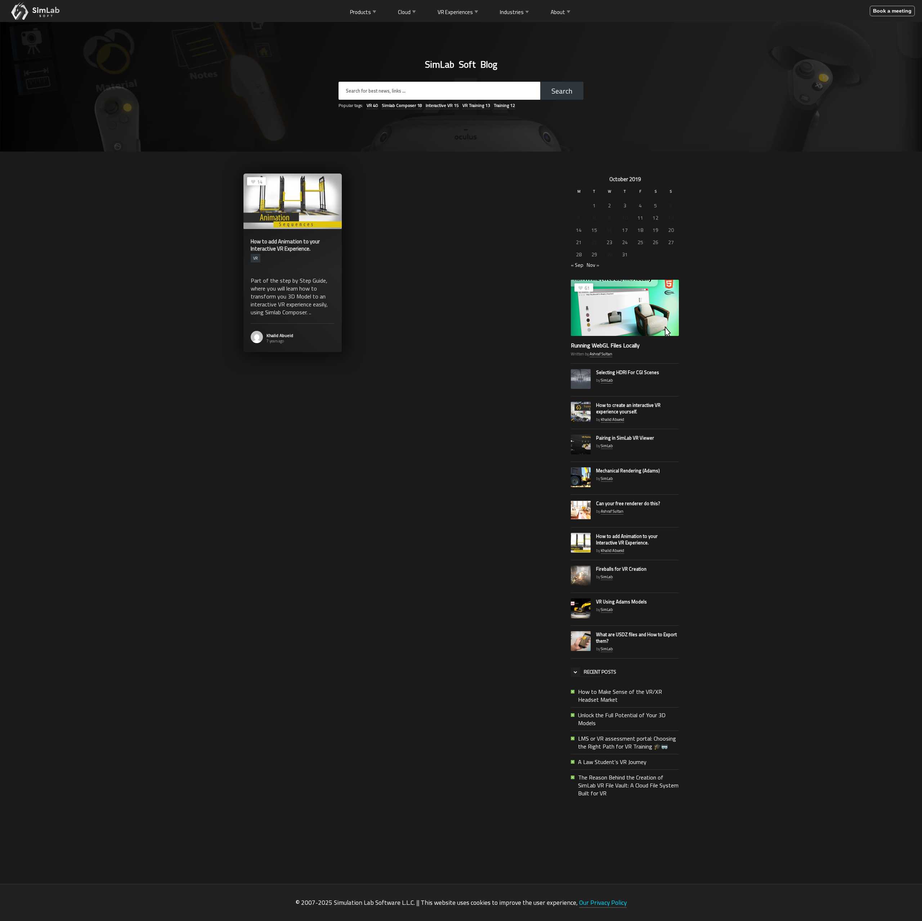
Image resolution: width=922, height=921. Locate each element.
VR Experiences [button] (455, 12)
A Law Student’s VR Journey (612, 762)
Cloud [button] (404, 12)
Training (504, 105)
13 (671, 217)
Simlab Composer (402, 105)
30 (609, 254)
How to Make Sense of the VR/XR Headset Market (620, 695)
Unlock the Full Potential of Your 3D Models (622, 719)
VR (372, 105)
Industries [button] (512, 12)
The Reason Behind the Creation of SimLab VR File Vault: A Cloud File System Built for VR (628, 785)
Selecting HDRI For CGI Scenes (627, 372)
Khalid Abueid (280, 335)
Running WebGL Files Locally (605, 345)
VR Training (476, 105)
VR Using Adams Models (621, 601)
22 (594, 242)
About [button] (558, 12)
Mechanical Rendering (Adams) (628, 470)
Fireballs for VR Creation (621, 568)
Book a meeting (892, 11)
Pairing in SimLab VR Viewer (625, 437)
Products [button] (360, 12)
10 (625, 217)
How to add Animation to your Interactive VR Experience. (627, 539)
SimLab (607, 380)
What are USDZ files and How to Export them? (636, 637)
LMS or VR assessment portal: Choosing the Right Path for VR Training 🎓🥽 (627, 742)
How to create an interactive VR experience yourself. (628, 408)
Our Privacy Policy (603, 902)
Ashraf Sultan (601, 354)
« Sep (577, 265)
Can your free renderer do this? (628, 503)
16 (609, 230)
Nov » (593, 265)
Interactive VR (442, 105)
